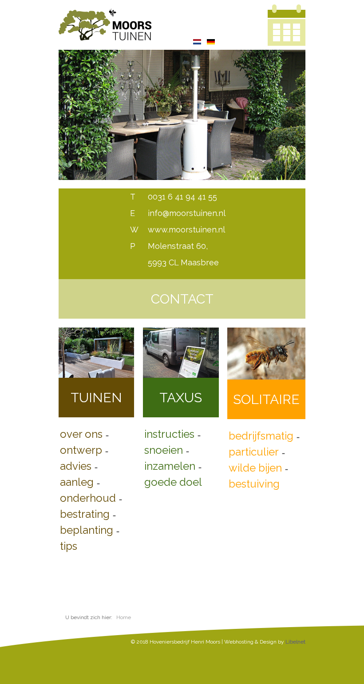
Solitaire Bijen (266, 405)
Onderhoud (88, 498)
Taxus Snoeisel (180, 403)
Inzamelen (169, 466)
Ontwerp (81, 450)
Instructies (169, 434)
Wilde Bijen (255, 467)
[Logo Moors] (105, 22)
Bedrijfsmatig (261, 435)
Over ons (81, 434)
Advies (75, 466)
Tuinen (96, 397)
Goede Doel (173, 482)
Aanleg (77, 482)
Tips (68, 546)
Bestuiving (254, 483)
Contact (182, 299)
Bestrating (85, 514)
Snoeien (163, 450)
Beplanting (86, 530)
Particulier (254, 451)
